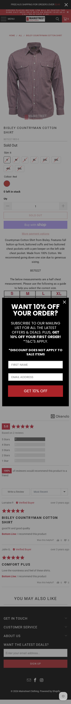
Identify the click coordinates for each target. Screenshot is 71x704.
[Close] (64, 302)
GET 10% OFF (35, 391)
